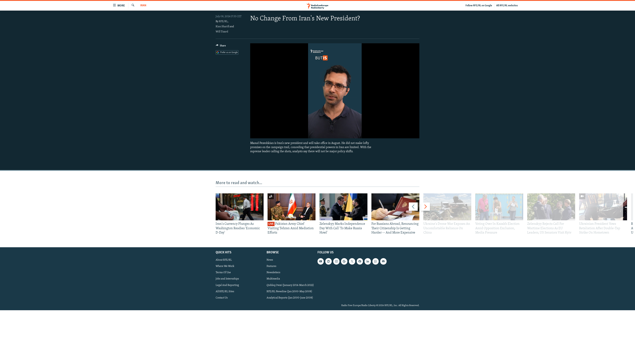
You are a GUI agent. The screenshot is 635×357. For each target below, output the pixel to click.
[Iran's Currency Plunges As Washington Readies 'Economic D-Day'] (240, 206)
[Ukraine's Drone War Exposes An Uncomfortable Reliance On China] (447, 206)
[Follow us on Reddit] (328, 261)
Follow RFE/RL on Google (479, 5)
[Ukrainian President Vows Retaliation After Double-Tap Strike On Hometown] (603, 206)
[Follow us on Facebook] (360, 261)
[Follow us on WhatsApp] (375, 261)
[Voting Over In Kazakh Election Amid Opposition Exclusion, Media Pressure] (499, 206)
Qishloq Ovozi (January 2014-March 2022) (290, 285)
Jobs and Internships (227, 279)
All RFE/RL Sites (225, 291)
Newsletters (273, 272)
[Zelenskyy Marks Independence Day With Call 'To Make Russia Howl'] (343, 206)
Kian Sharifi (222, 26)
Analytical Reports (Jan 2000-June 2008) (290, 298)
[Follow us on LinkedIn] (367, 261)
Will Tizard (222, 31)
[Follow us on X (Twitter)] (352, 261)
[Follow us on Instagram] (336, 261)
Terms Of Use (223, 272)
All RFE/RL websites (507, 5)
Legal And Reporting (227, 285)
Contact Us (222, 298)
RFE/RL (223, 21)
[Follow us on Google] (344, 261)
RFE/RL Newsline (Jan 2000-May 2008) (289, 291)
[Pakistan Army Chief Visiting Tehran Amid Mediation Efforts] (292, 206)
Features (271, 266)
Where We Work (225, 266)
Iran (143, 5)
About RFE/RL (224, 260)
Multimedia (273, 279)
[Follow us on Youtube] (321, 261)
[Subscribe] (383, 261)
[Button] (221, 46)
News (270, 260)
